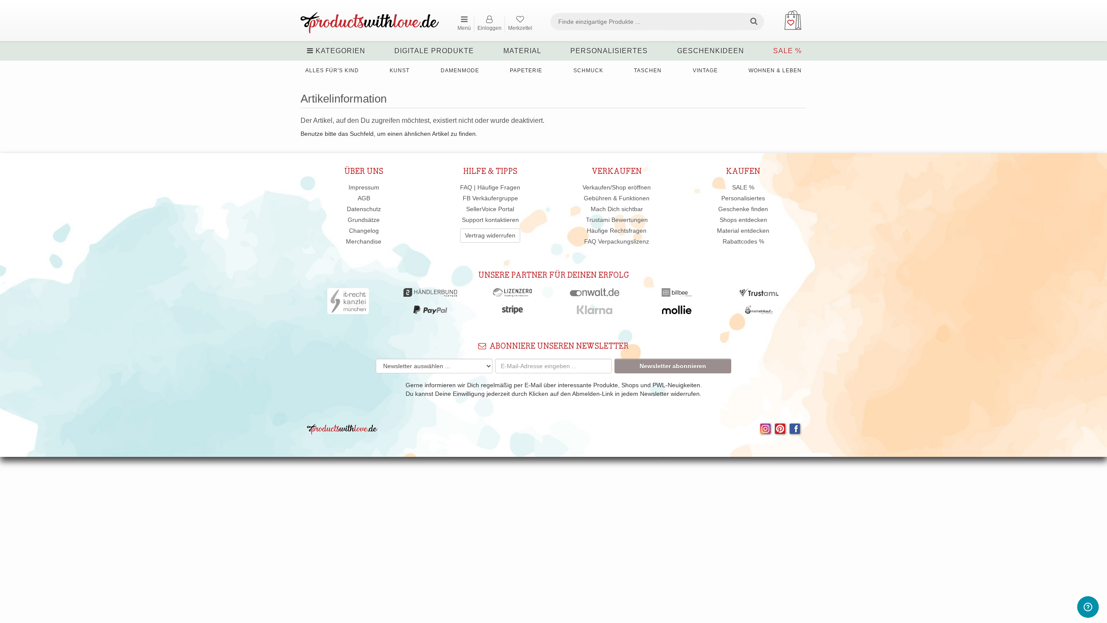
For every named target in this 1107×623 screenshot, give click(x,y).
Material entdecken (743, 230)
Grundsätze (364, 219)
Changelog (364, 230)
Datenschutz (364, 209)
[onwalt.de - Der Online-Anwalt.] (595, 294)
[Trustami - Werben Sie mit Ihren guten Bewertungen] (758, 294)
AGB (364, 198)
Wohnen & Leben (775, 70)
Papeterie (526, 70)
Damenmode (460, 70)
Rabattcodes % (743, 241)
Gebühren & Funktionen (616, 198)
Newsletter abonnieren (673, 366)
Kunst (400, 70)
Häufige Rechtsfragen (616, 230)
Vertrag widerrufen (490, 235)
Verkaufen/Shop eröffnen (616, 187)
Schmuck (588, 70)
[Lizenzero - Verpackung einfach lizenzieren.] (512, 294)
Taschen (648, 70)
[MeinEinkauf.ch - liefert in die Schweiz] (759, 312)
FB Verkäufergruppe (490, 198)
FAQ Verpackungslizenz (616, 241)
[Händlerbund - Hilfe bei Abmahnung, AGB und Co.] (430, 294)
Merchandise (363, 241)
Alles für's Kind (332, 70)
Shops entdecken (743, 219)
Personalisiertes (609, 51)
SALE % (787, 51)
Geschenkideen (710, 51)
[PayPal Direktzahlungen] (430, 312)
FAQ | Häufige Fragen (490, 187)
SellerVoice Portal (490, 209)
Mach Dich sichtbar (617, 209)
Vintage (705, 70)
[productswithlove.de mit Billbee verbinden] (676, 294)
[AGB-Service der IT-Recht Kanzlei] (348, 303)
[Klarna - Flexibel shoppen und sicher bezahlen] (595, 312)
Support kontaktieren (490, 219)
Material (522, 51)
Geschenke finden (743, 209)
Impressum (364, 187)
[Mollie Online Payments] (676, 312)
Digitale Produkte (434, 51)
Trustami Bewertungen (617, 219)
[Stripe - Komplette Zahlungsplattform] (512, 312)
